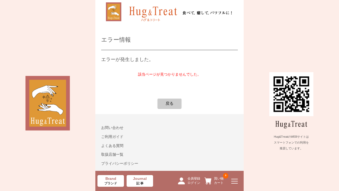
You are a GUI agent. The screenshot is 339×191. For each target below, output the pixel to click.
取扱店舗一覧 (112, 154)
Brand (110, 180)
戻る (169, 103)
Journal (140, 180)
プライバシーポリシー (119, 163)
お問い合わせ (112, 127)
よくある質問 (112, 146)
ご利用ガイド (112, 136)
